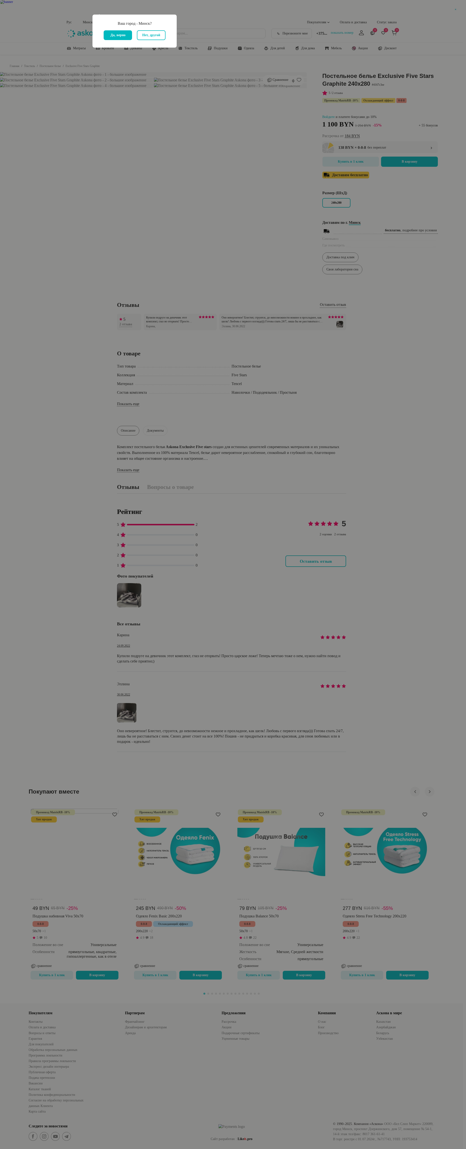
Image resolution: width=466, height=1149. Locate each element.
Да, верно (117, 35)
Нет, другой (151, 35)
